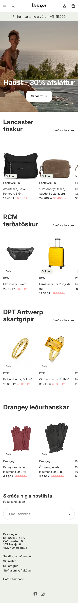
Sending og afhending (18, 556)
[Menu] (4, 6)
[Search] (13, 6)
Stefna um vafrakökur (17, 570)
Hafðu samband (13, 579)
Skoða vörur (39, 96)
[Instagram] (42, 593)
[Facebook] (35, 593)
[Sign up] (69, 514)
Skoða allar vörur (64, 130)
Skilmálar (9, 561)
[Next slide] (70, 168)
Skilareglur (10, 566)
